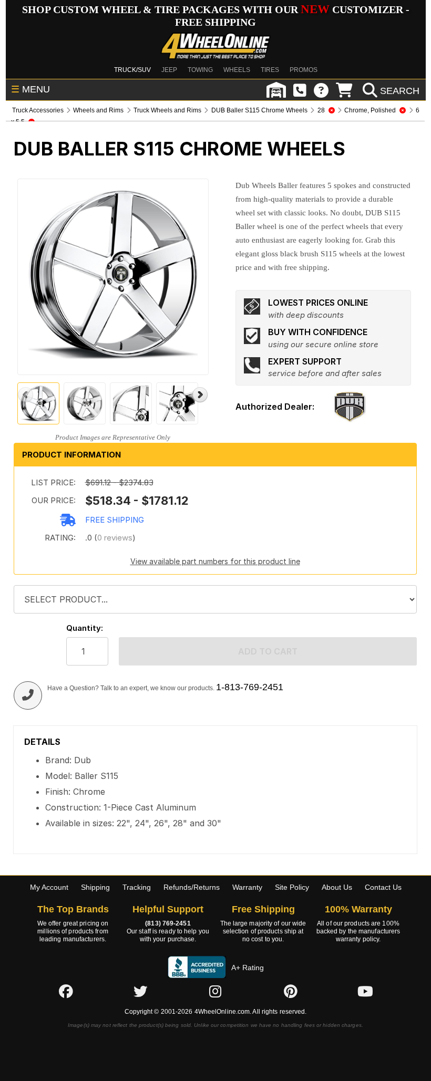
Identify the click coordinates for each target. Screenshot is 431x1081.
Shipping (95, 887)
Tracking (136, 887)
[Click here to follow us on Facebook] (65, 991)
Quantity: (84, 628)
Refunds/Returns (191, 887)
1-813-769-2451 (249, 687)
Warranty (247, 887)
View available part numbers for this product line (215, 561)
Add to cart (267, 651)
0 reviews (114, 538)
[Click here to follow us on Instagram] (215, 991)
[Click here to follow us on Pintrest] (290, 991)
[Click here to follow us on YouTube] (365, 991)
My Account (49, 887)
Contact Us (383, 887)
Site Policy (292, 887)
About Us (337, 887)
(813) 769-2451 (167, 923)
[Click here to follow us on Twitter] (140, 991)
